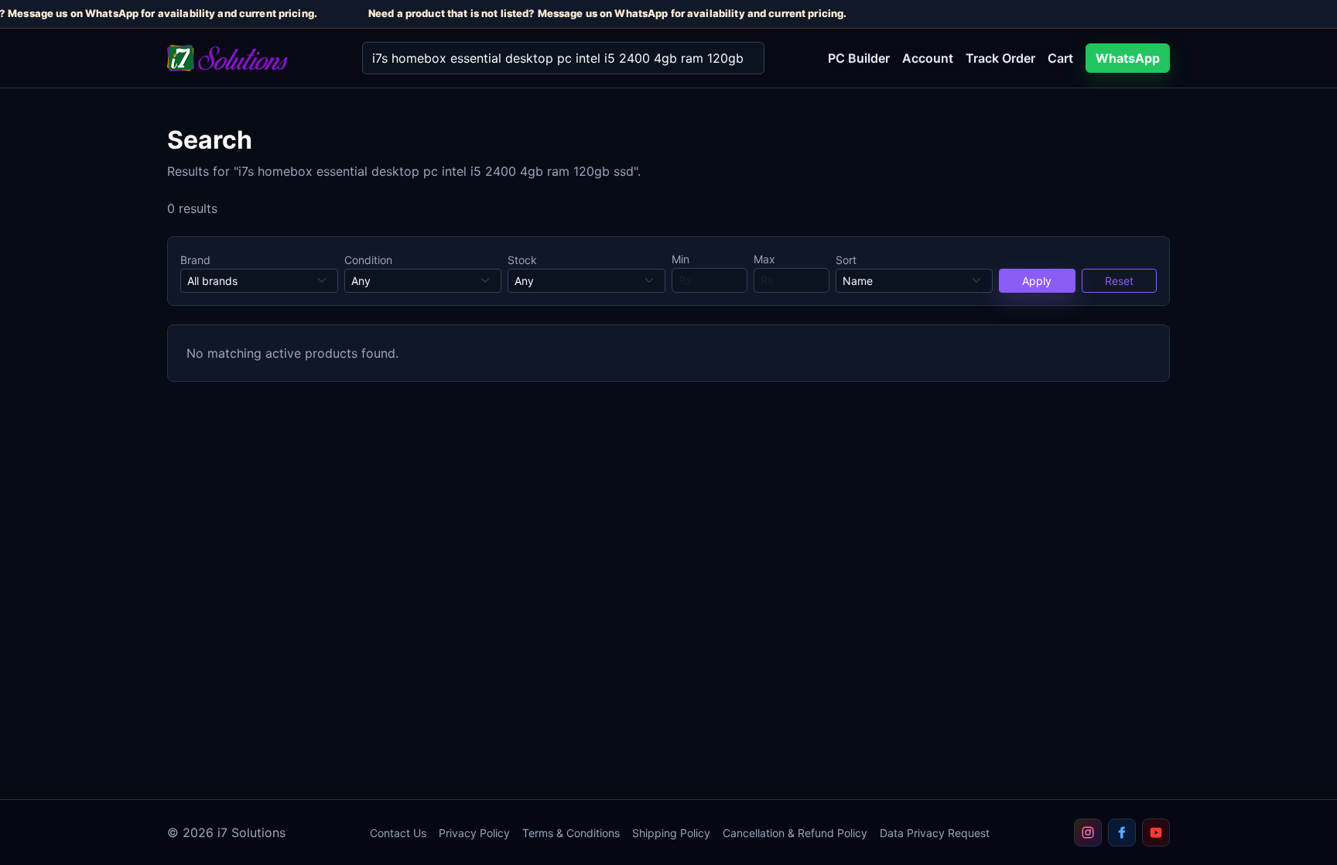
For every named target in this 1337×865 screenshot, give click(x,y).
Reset (1119, 280)
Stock (522, 259)
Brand (195, 259)
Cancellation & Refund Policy (795, 832)
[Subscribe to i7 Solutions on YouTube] (1156, 832)
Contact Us (398, 832)
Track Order (1000, 58)
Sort (846, 259)
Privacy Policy (474, 832)
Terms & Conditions (571, 832)
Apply (1036, 280)
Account (927, 58)
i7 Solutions (251, 832)
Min (680, 259)
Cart (1060, 58)
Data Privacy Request (935, 832)
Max (764, 259)
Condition (368, 259)
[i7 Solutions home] (252, 58)
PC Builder (859, 58)
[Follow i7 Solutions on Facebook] (1122, 832)
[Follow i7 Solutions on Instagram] (1088, 832)
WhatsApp (1128, 58)
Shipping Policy (671, 832)
